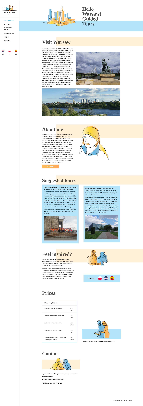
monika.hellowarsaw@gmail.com (53, 379)
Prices (6, 37)
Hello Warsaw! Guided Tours (91, 16)
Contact (7, 41)
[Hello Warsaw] (9, 10)
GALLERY (50, 166)
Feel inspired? (9, 33)
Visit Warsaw (8, 20)
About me (7, 24)
